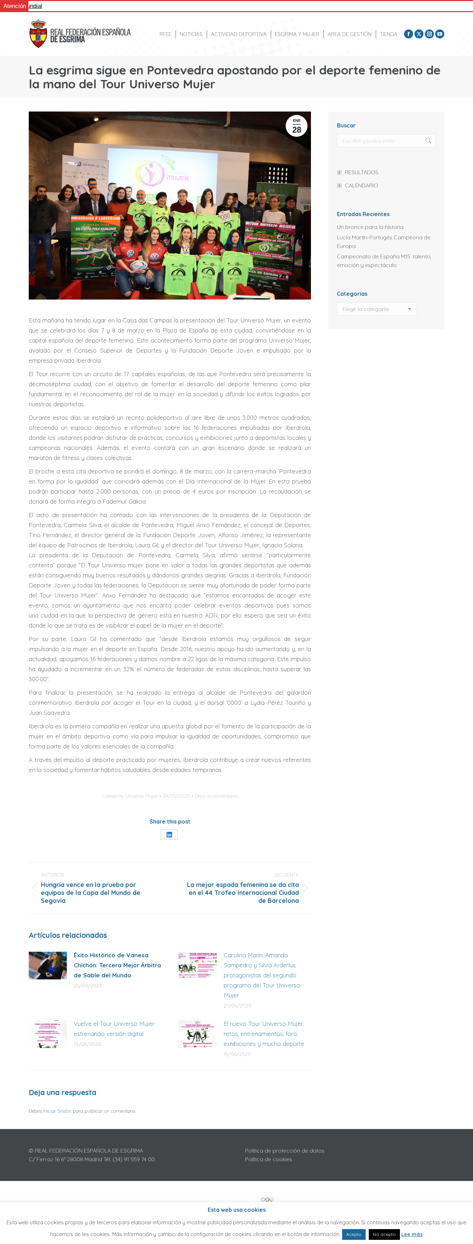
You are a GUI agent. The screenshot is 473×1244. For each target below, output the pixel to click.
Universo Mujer (141, 796)
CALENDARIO (361, 185)
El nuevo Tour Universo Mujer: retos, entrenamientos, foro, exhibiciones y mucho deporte (264, 1033)
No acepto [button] (384, 1234)
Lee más (412, 1234)
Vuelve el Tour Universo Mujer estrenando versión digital (114, 1028)
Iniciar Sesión (58, 1111)
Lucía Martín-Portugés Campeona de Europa (383, 241)
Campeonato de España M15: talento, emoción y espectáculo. (384, 260)
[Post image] (48, 965)
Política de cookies (268, 1159)
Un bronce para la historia (370, 226)
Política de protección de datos (284, 1150)
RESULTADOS (361, 172)
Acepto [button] (354, 1234)
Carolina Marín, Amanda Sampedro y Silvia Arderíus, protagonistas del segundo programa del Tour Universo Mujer (262, 975)
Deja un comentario (216, 796)
